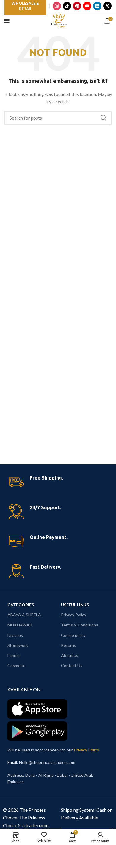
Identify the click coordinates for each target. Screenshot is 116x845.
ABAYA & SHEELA (24, 614)
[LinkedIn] (97, 6)
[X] (107, 6)
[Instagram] (57, 6)
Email (12, 762)
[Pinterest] (77, 6)
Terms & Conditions (79, 624)
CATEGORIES (20, 604)
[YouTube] (87, 6)
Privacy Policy (73, 614)
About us (69, 655)
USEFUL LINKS (75, 604)
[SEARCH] (103, 118)
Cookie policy (73, 635)
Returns (68, 645)
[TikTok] (67, 6)
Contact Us (71, 665)
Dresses (15, 635)
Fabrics (14, 655)
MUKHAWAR (19, 624)
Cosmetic (16, 665)
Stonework (17, 645)
